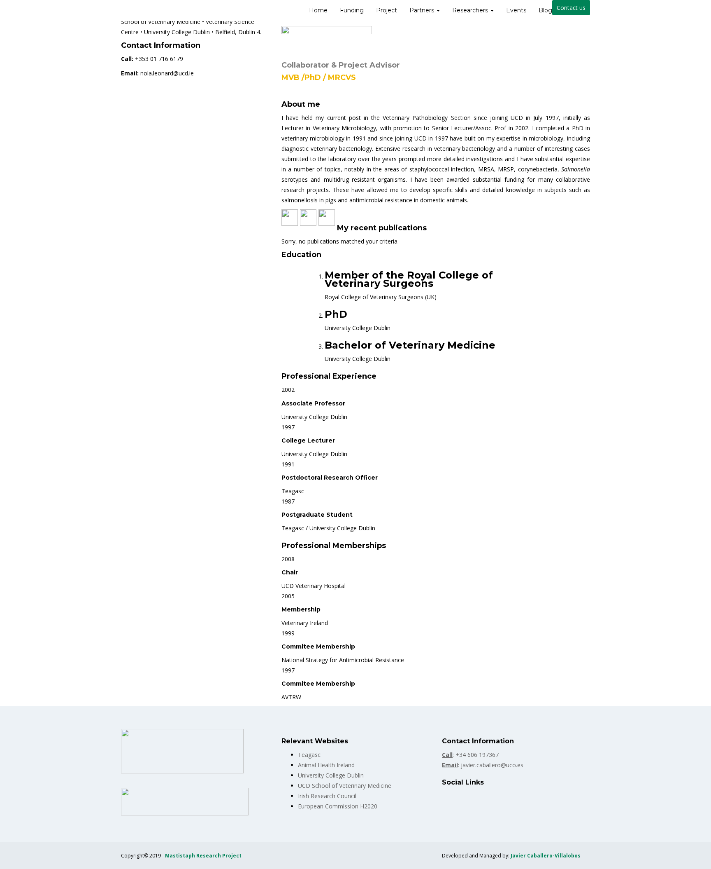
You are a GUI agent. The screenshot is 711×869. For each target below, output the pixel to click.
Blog (545, 10)
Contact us (571, 8)
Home (318, 10)
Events (516, 10)
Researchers (471, 10)
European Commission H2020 (337, 806)
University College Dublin (331, 775)
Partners (422, 10)
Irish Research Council (327, 796)
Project (386, 10)
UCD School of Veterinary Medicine (344, 785)
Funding (352, 10)
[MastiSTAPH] (121, 10)
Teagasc (309, 755)
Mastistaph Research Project (203, 855)
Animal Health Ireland (326, 765)
